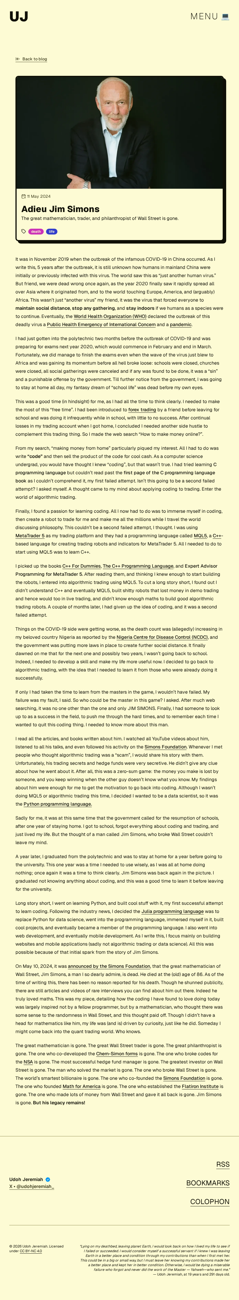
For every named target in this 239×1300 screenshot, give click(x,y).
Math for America (82, 1086)
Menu (204, 16)
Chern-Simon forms (117, 1054)
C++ (217, 536)
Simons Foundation (166, 747)
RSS (223, 1164)
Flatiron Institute (200, 1086)
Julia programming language (172, 911)
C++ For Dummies (81, 566)
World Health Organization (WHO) (110, 316)
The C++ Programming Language (138, 566)
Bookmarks (208, 1182)
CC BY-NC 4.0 (31, 1251)
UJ (18, 16)
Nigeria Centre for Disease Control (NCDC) (162, 637)
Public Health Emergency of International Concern (101, 324)
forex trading (142, 410)
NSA (28, 1062)
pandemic (180, 324)
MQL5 (200, 536)
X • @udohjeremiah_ (31, 1186)
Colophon (210, 1201)
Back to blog (34, 59)
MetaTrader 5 (30, 536)
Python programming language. (58, 804)
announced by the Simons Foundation (109, 966)
